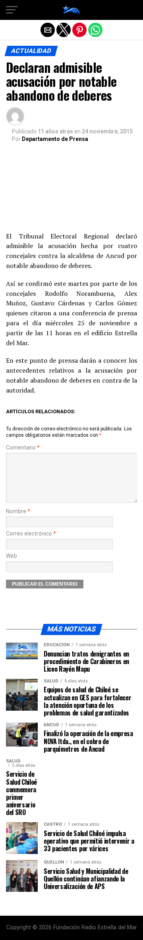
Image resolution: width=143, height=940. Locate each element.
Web (11, 556)
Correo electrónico (31, 534)
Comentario (23, 448)
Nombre (18, 511)
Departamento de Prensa (55, 139)
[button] (12, 10)
